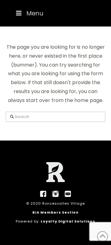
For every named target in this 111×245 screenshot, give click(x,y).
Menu (35, 13)
